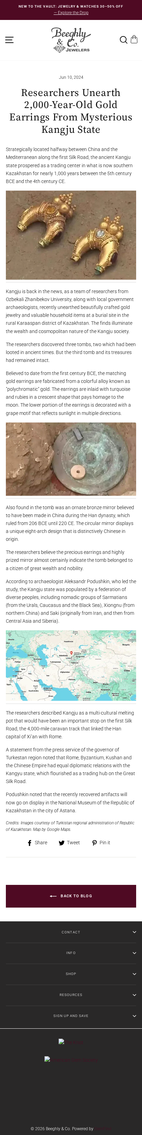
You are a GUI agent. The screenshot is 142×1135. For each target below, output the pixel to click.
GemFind (102, 1128)
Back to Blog (75, 896)
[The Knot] (71, 1042)
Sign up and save (71, 1016)
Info (70, 953)
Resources (71, 995)
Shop (71, 974)
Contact (71, 932)
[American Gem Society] (71, 1060)
